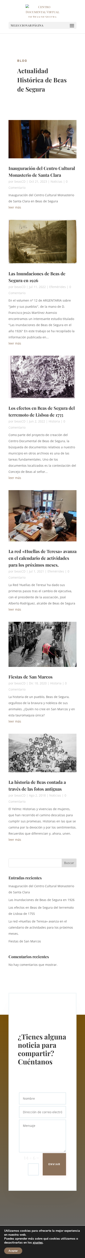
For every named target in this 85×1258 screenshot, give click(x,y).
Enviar (54, 1164)
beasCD (20, 181)
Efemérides (57, 287)
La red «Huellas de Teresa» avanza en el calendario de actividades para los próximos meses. (42, 558)
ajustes (38, 1243)
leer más (14, 207)
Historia (54, 421)
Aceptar (13, 1251)
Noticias (56, 181)
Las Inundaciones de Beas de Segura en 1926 (41, 900)
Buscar (69, 863)
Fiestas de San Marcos (30, 677)
